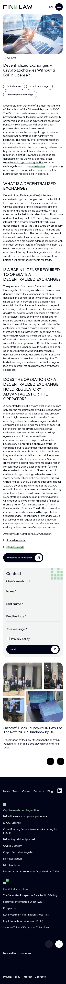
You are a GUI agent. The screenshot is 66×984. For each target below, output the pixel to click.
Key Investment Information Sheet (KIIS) (26, 915)
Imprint (27, 976)
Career (26, 791)
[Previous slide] (49, 944)
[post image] (33, 692)
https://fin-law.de (16, 540)
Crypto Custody (12, 846)
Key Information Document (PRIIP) (23, 921)
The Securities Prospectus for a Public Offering (30, 895)
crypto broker (37, 166)
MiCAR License (12, 823)
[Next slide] (59, 944)
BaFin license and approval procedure (25, 816)
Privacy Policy (11, 976)
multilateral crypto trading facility (24, 162)
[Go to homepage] (17, 7)
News (6, 791)
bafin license (14, 86)
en (51, 6)
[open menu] (59, 7)
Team (16, 791)
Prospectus (9, 908)
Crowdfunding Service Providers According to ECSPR (30, 831)
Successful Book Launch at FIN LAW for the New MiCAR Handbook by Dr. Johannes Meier (32, 730)
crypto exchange (39, 86)
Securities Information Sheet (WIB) (23, 902)
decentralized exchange (20, 94)
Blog (50, 791)
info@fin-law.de (15, 547)
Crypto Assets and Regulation (21, 810)
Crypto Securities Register (18, 852)
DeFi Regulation (12, 859)
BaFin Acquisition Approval (19, 839)
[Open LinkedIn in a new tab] (60, 791)
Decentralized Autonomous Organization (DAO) (31, 872)
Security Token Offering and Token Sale (26, 927)
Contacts (39, 791)
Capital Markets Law (15, 889)
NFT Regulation (12, 865)
